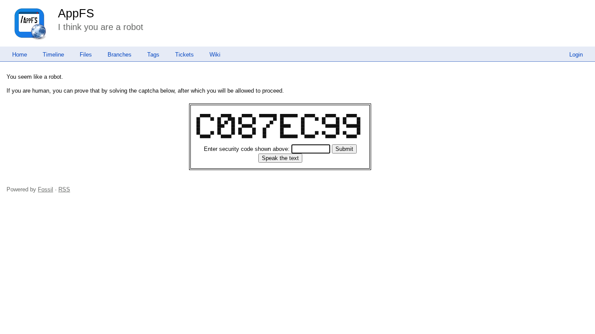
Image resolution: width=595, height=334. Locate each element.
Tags (153, 54)
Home (19, 54)
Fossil (45, 189)
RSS (64, 189)
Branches (120, 54)
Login (576, 54)
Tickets (184, 54)
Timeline (53, 54)
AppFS (76, 13)
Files (86, 54)
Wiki (215, 54)
